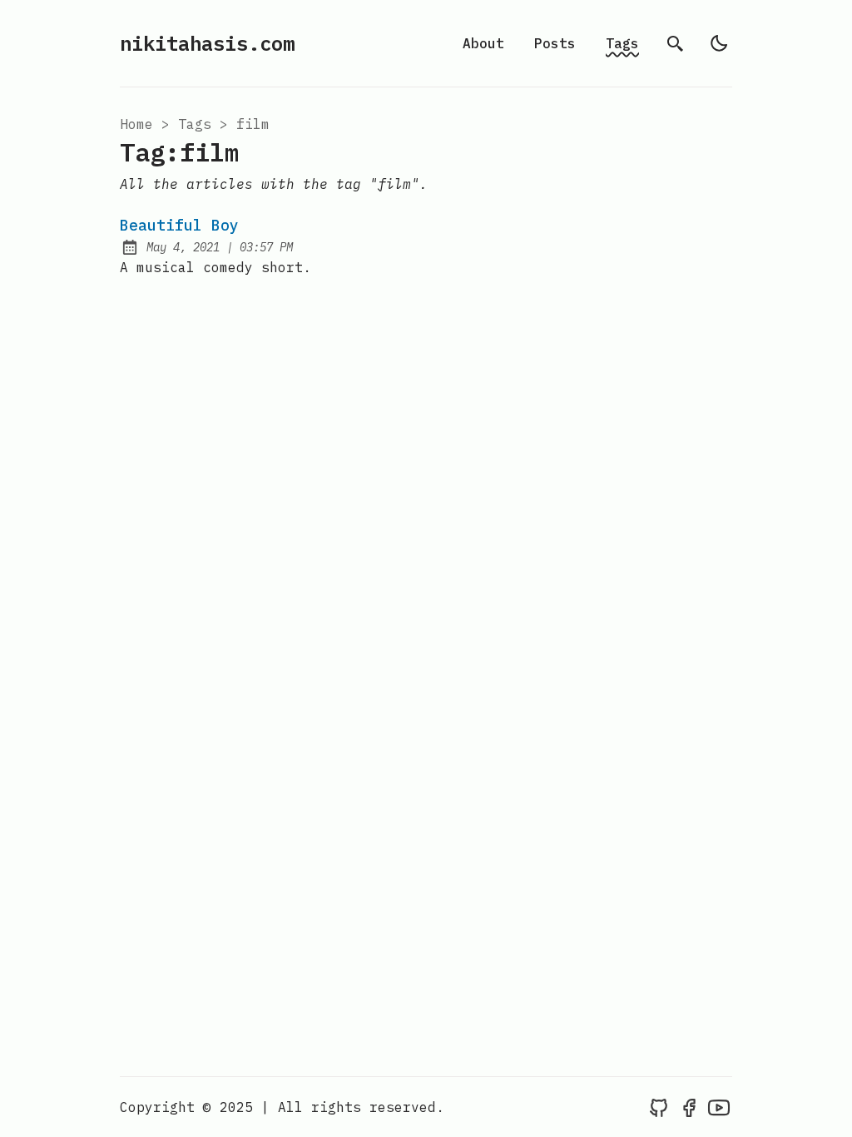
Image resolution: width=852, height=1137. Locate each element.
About (483, 43)
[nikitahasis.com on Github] (659, 1107)
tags (194, 124)
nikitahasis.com (207, 43)
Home (136, 124)
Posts (555, 43)
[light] (719, 43)
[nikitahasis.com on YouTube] (719, 1107)
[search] (675, 43)
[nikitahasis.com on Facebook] (689, 1107)
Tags (622, 43)
